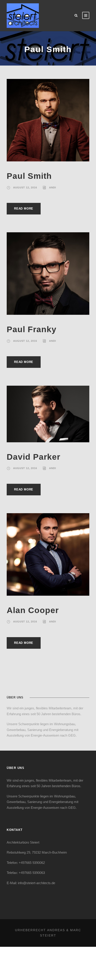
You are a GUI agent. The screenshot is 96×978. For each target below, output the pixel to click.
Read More (23, 208)
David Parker (33, 456)
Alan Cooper (33, 610)
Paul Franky (31, 329)
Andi (52, 187)
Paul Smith (29, 176)
